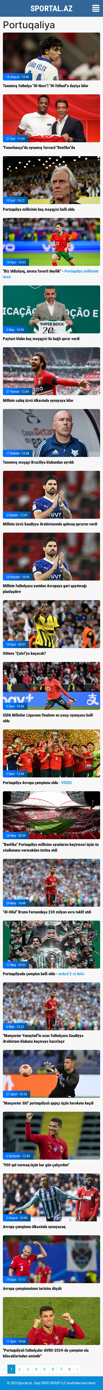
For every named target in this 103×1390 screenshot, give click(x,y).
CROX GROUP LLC (53, 1383)
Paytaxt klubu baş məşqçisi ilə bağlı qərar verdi (41, 338)
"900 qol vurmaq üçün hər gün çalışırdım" (36, 1164)
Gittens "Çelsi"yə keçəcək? (24, 653)
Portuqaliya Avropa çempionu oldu (37, 782)
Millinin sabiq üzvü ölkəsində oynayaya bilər (38, 400)
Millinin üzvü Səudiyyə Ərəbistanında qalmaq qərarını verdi (50, 524)
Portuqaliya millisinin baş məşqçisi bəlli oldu (38, 209)
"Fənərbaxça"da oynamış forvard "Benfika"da (39, 147)
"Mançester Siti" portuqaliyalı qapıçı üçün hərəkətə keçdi (48, 1103)
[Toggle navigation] (95, 8)
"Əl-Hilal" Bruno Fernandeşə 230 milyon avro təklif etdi (47, 912)
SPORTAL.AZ (51, 8)
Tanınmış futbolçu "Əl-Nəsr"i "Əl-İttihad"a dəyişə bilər (45, 85)
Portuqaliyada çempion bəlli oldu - (43, 973)
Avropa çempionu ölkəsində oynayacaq (34, 1226)
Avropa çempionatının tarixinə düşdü (32, 1288)
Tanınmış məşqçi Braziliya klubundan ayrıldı (38, 462)
